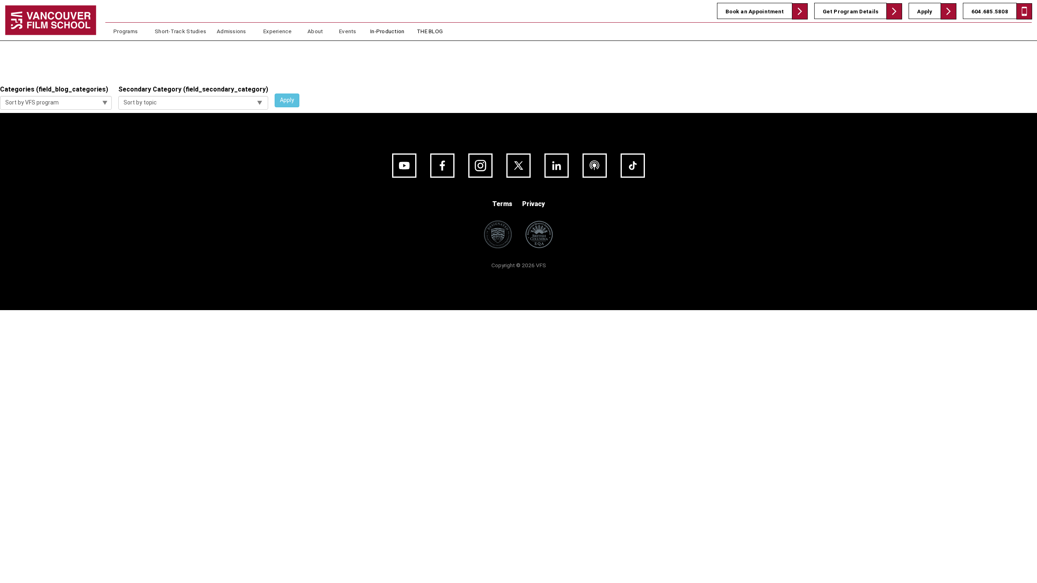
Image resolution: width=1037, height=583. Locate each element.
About (315, 31)
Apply (924, 11)
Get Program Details (850, 11)
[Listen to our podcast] (595, 165)
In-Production (387, 31)
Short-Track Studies (180, 31)
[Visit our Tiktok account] (633, 165)
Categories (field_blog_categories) (54, 89)
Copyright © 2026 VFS (518, 265)
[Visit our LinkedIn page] (556, 165)
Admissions (231, 31)
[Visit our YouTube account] (404, 165)
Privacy (533, 204)
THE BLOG (430, 31)
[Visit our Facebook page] (442, 165)
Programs (125, 31)
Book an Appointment (754, 11)
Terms (502, 204)
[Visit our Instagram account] (480, 165)
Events (347, 31)
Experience (277, 31)
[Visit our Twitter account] (518, 165)
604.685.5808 (989, 11)
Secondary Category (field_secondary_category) (193, 89)
